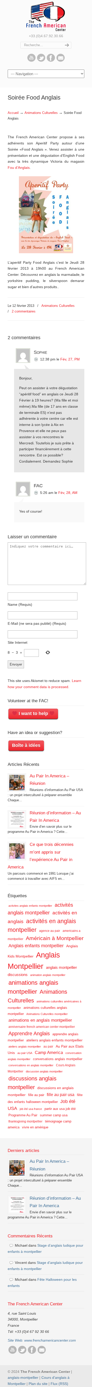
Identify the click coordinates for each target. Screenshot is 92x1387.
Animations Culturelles (41, 113)
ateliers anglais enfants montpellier (54, 1040)
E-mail (37, 623)
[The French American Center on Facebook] (51, 60)
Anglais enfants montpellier (36, 945)
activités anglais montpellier (40, 908)
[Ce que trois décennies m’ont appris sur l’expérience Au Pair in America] (17, 851)
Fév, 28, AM (67, 493)
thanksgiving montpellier (25, 1121)
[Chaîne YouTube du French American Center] (31, 60)
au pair (48, 1046)
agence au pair (49, 931)
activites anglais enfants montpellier (30, 905)
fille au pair (36, 1095)
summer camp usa (53, 1115)
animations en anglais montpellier (40, 1020)
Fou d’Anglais (19, 167)
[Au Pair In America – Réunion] (17, 782)
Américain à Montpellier (55, 938)
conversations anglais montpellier (57, 1059)
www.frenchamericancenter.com (50, 1340)
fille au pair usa (60, 1094)
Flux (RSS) (59, 1384)
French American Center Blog (46, 16)
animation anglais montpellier (47, 974)
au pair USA (24, 1052)
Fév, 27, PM (70, 359)
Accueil (13, 113)
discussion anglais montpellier (44, 1071)
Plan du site (38, 1384)
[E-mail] (60, 60)
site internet (17, 642)
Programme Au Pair (22, 1115)
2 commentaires (24, 311)
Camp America (49, 1052)
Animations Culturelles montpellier (47, 1013)
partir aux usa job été (60, 1109)
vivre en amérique (35, 1127)
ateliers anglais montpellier (24, 1046)
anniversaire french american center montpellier (41, 1027)
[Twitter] (41, 60)
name (20, 604)
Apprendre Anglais (29, 1033)
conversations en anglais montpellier (30, 1065)
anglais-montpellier (23, 1377)
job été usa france (31, 1108)
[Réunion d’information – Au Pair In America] (17, 819)
